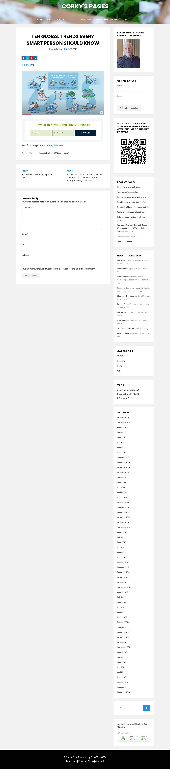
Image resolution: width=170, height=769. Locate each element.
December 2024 (123, 462)
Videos (60, 19)
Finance (120, 288)
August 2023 (122, 532)
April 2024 (121, 492)
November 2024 (123, 467)
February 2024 (123, 502)
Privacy (82, 761)
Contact (128, 19)
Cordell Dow (122, 312)
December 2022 (123, 572)
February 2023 (123, 562)
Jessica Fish (122, 304)
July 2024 (121, 477)
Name (25, 234)
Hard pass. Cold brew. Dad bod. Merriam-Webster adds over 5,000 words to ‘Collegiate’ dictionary (133, 228)
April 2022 (121, 612)
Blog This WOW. (98, 757)
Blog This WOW (55, 145)
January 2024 (123, 507)
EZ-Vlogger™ (125, 398)
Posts (49, 19)
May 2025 (121, 442)
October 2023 (123, 522)
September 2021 (124, 647)
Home (39, 19)
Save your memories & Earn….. (129, 187)
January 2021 (122, 687)
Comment (27, 207)
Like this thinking (141, 329)
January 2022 (123, 627)
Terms (90, 761)
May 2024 (121, 487)
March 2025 (122, 452)
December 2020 (123, 692)
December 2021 (123, 632)
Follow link (27, 64)
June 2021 (121, 662)
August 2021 (122, 652)
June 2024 (121, 482)
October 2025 (123, 417)
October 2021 (122, 642)
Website (25, 255)
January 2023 (123, 567)
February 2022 (123, 622)
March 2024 (122, 497)
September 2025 (124, 422)
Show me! (85, 133)
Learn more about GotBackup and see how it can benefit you (132, 280)
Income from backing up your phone (131, 197)
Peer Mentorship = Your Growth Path (131, 202)
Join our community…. (126, 241)
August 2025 (122, 427)
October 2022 (123, 582)
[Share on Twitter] (27, 58)
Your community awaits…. (127, 236)
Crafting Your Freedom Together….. (131, 212)
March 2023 (122, 557)
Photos (72, 19)
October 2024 (123, 472)
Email (25, 244)
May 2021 (121, 667)
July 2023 (121, 537)
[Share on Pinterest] (31, 58)
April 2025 (121, 447)
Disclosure (71, 761)
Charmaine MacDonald (126, 296)
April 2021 (121, 672)
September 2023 (124, 527)
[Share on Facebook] (24, 58)
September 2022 (124, 587)
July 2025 (121, 432)
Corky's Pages (85, 6)
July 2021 (121, 657)
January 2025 (123, 457)
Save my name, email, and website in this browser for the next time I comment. (59, 269)
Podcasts (86, 19)
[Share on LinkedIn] (35, 58)
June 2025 (121, 437)
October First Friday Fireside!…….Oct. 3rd (133, 207)
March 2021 (122, 677)
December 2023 (123, 512)
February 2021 (123, 682)
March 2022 (122, 617)
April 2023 (121, 552)
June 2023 (121, 542)
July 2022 (121, 597)
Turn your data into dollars (127, 192)
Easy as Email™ (63, 153)
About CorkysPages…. (107, 19)
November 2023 (123, 517)
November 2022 (123, 577)
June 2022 (121, 602)
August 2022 (122, 592)
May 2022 (121, 607)
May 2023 (121, 547)
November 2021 (123, 637)
